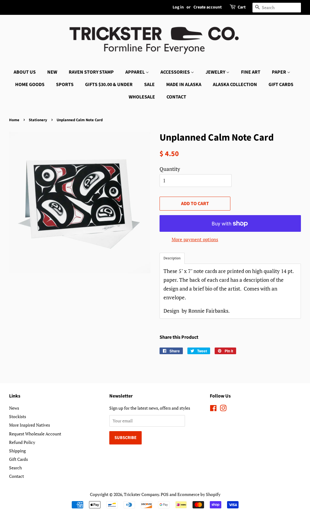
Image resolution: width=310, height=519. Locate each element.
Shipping (17, 451)
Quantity (170, 168)
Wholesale (142, 97)
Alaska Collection (235, 84)
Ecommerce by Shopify (198, 494)
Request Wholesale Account (35, 434)
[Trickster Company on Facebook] (213, 409)
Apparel (135, 72)
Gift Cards (281, 84)
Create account (207, 7)
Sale (149, 84)
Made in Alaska (183, 84)
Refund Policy (22, 442)
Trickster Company (141, 494)
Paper (279, 72)
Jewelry (216, 72)
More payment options (195, 239)
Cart (242, 7)
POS (165, 494)
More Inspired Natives (29, 425)
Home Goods (30, 84)
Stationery (38, 120)
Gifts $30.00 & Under (109, 84)
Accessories (175, 72)
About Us (25, 72)
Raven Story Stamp (91, 72)
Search (15, 468)
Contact (176, 97)
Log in (178, 7)
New (52, 72)
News (14, 408)
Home (14, 120)
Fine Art (250, 72)
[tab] (172, 258)
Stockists (17, 416)
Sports (65, 84)
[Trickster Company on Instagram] (223, 409)
